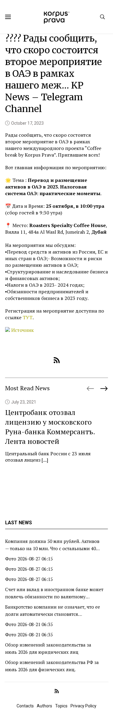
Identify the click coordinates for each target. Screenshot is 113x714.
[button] (104, 386)
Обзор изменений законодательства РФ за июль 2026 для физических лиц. (52, 665)
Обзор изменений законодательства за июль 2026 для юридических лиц (48, 648)
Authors (44, 705)
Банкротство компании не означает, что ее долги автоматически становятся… (52, 610)
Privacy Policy (83, 705)
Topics (61, 705)
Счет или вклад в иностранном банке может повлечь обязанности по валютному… (54, 593)
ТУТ (28, 317)
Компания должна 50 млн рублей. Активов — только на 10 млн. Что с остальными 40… (52, 544)
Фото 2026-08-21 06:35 (29, 624)
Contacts (25, 705)
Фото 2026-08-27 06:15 (29, 559)
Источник (22, 330)
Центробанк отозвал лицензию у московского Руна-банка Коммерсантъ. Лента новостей (50, 426)
